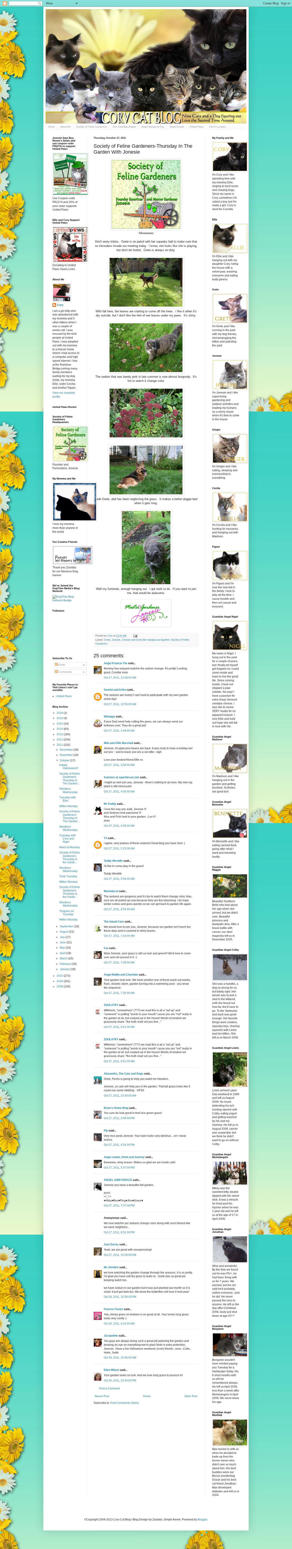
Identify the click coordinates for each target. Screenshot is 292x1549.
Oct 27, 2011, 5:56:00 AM (119, 878)
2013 (60, 734)
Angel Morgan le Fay (152, 126)
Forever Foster (113, 1309)
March (64, 958)
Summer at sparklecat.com (121, 777)
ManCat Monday (69, 847)
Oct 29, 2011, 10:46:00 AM (120, 1357)
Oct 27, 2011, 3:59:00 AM (119, 765)
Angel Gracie (177, 126)
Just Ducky (111, 1244)
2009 (60, 981)
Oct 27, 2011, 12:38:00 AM (120, 677)
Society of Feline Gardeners (91, 126)
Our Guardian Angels (124, 126)
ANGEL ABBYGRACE (118, 1180)
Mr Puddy (110, 803)
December (66, 749)
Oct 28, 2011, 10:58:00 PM (120, 1296)
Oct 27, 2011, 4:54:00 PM (119, 1144)
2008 (60, 986)
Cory (60, 305)
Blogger (202, 1519)
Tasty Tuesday (68, 876)
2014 (60, 728)
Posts (61, 664)
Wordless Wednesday (68, 790)
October (65, 760)
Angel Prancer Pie (115, 663)
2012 (60, 739)
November (66, 755)
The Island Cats (114, 921)
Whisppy (109, 716)
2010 (60, 975)
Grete (107, 639)
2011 (60, 744)
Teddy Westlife (113, 860)
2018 (60, 712)
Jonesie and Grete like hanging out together (146, 639)
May (63, 947)
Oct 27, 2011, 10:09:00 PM (120, 1255)
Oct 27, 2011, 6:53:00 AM (119, 909)
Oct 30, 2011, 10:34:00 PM (120, 1380)
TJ (105, 838)
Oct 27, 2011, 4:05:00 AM (119, 791)
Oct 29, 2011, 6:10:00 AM (119, 1323)
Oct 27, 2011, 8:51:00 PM (119, 1232)
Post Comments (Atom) (124, 1403)
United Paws (196, 126)
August (64, 931)
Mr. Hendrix (111, 1267)
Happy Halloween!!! (68, 766)
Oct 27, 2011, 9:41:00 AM (119, 1027)
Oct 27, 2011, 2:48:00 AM (119, 730)
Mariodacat (111, 891)
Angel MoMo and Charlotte (121, 974)
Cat (106, 948)
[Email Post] (135, 635)
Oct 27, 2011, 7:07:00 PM (119, 1205)
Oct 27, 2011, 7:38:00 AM (119, 962)
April (63, 953)
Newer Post (102, 1396)
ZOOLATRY (111, 1005)
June (63, 942)
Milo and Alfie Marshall (118, 743)
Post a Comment (109, 1388)
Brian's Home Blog (116, 1108)
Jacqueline (111, 1335)
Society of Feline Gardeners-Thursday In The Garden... (69, 778)
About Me (65, 126)
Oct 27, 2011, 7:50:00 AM (119, 993)
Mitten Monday (68, 806)
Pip (106, 1130)
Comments (65, 672)
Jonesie (116, 639)
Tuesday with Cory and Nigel (67, 839)
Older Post (190, 1396)
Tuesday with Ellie (67, 799)
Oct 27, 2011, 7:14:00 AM (119, 935)
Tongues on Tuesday (66, 913)
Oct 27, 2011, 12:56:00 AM (120, 704)
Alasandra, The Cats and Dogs (123, 1073)
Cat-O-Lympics (217, 126)
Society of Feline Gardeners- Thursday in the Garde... (69, 857)
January (65, 969)
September (67, 926)
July (62, 937)
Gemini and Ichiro (115, 689)
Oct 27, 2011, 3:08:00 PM (119, 1118)
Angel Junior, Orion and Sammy (124, 1157)
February (66, 964)
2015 (60, 723)
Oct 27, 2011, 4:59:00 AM (119, 825)
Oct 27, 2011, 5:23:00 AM (119, 848)
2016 (60, 718)
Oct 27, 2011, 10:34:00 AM (120, 1095)
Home (51, 126)
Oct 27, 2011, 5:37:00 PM (119, 1167)
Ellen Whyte (111, 1370)
